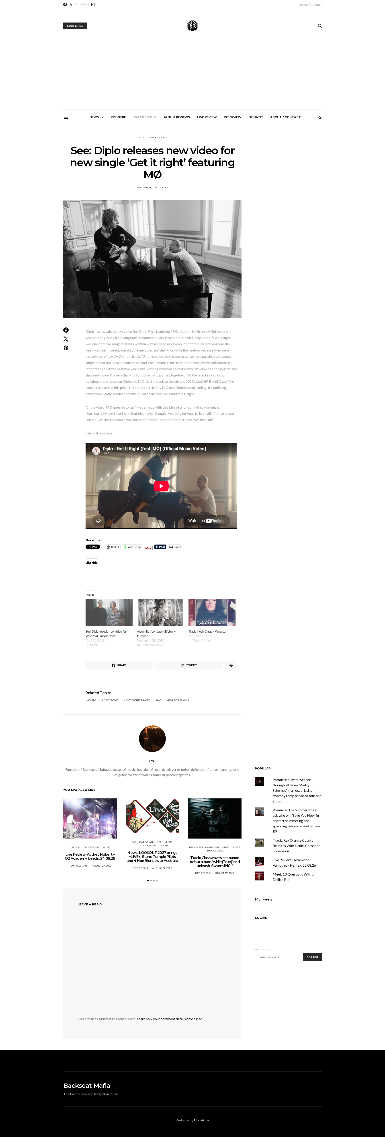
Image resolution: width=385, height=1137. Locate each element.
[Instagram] (93, 4)
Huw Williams (78, 865)
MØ (159, 700)
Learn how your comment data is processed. (170, 1019)
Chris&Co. (202, 1120)
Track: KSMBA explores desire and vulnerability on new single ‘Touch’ (194, 173)
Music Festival (148, 845)
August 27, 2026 (102, 865)
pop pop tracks (178, 700)
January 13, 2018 (147, 187)
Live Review (207, 117)
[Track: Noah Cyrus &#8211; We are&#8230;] (212, 612)
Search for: (263, 949)
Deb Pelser (140, 868)
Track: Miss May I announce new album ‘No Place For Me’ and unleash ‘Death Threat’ (294, 175)
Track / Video (145, 117)
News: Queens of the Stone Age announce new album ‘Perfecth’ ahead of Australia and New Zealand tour (244, 177)
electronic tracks (137, 700)
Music (142, 137)
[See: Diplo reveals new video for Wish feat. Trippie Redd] (109, 612)
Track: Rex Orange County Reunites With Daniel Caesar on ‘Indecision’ (296, 845)
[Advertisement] (192, 76)
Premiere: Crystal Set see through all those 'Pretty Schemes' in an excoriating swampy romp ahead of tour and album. (297, 790)
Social (261, 917)
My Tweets (263, 899)
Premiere (118, 117)
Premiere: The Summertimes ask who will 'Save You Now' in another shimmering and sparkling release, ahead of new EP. (296, 820)
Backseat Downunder (147, 842)
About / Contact (310, 4)
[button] (320, 117)
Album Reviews (177, 117)
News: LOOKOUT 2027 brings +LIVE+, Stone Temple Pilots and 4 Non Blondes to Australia (94, 175)
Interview (232, 117)
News (94, 117)
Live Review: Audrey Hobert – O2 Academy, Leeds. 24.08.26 (90, 856)
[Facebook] (65, 4)
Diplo (92, 700)
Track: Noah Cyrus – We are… (207, 631)
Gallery (75, 847)
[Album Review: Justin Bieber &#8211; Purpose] (160, 612)
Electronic (111, 700)
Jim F (165, 187)
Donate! (256, 117)
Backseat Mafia (86, 1085)
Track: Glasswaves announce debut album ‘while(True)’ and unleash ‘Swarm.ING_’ (144, 175)
